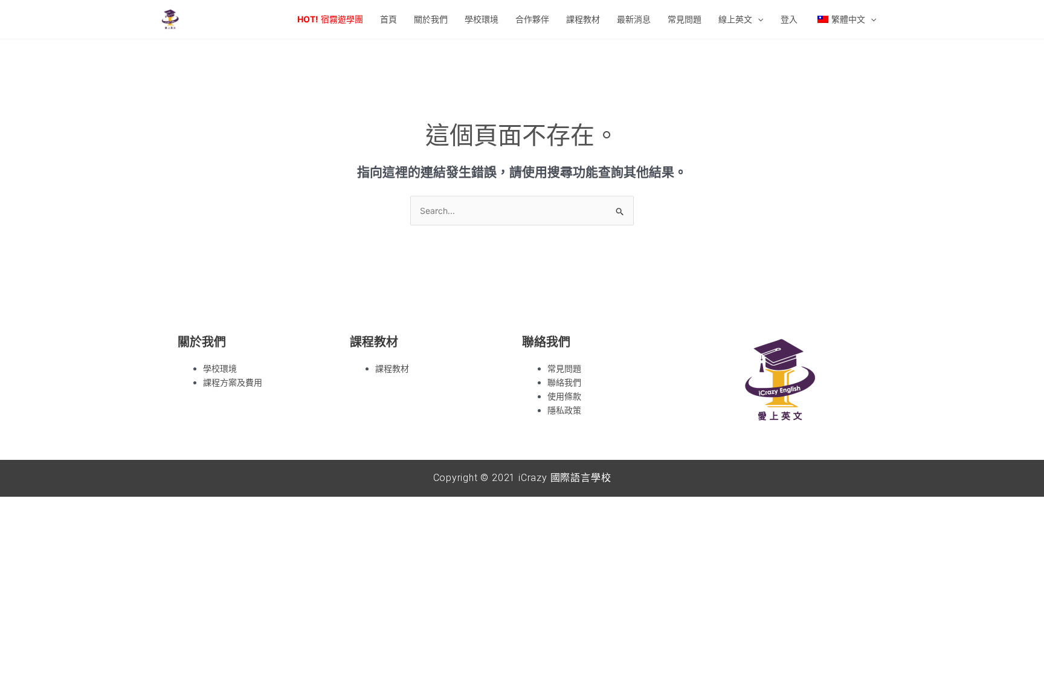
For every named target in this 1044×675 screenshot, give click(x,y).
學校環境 (220, 368)
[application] (757, 19)
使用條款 (564, 396)
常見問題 (564, 368)
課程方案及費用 (232, 382)
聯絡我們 (564, 382)
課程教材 (392, 368)
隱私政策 (564, 410)
